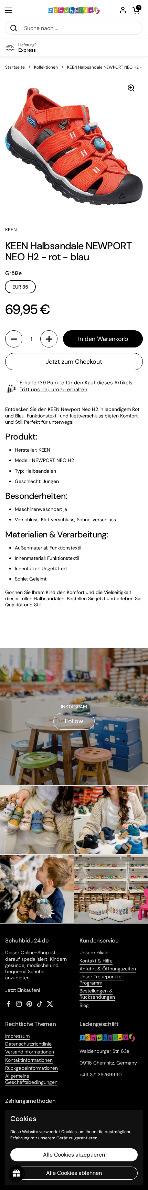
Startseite (15, 67)
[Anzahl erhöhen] (48, 338)
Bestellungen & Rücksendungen (97, 994)
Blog (84, 1005)
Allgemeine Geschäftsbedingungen (31, 1079)
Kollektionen (46, 67)
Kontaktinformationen (29, 1060)
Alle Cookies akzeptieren (74, 1154)
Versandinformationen (29, 1052)
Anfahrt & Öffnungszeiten (108, 969)
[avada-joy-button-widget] (16, 1173)
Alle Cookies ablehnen (74, 1173)
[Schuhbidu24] (74, 10)
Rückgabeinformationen (31, 1068)
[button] (136, 10)
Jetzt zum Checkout (74, 361)
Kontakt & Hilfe (96, 961)
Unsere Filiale (94, 952)
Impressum (17, 1036)
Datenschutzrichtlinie (28, 1044)
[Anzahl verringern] (13, 338)
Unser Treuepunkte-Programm (102, 980)
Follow (74, 721)
